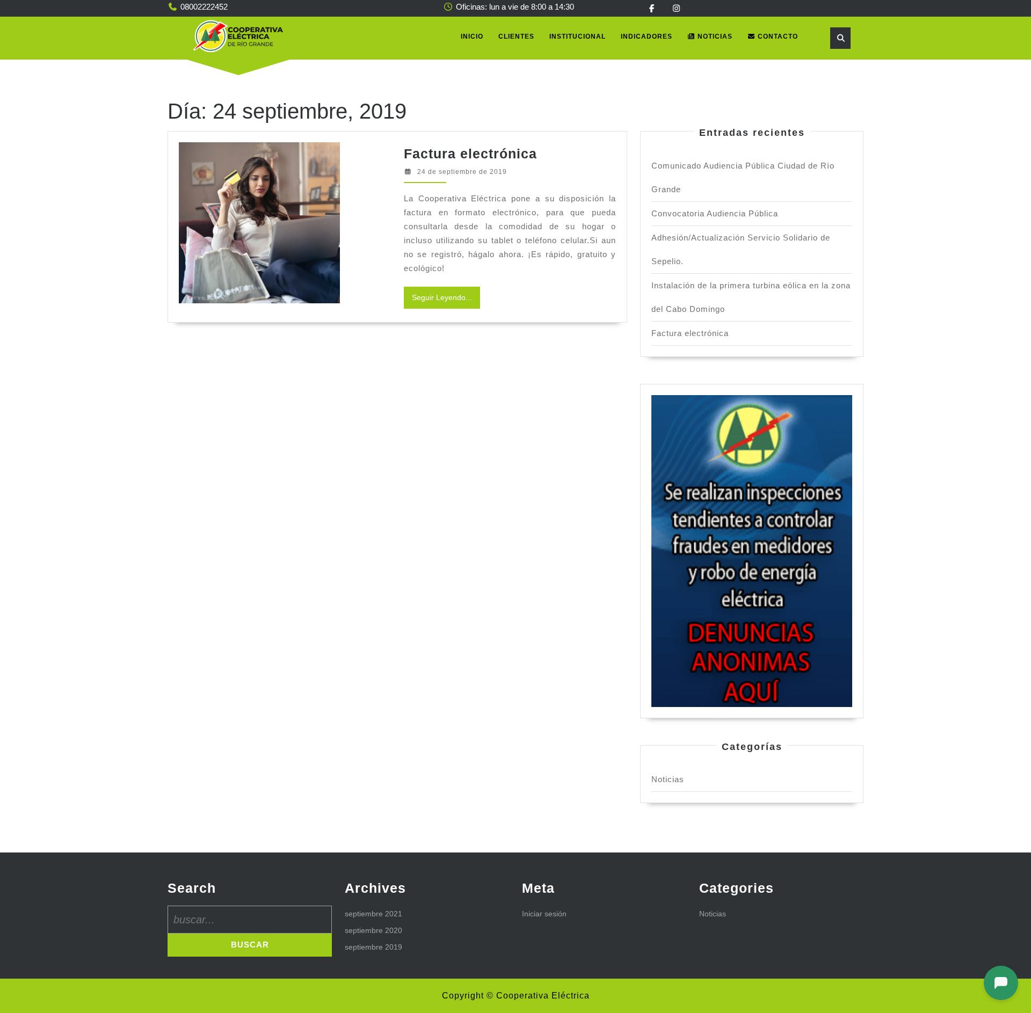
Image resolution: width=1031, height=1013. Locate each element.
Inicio (472, 36)
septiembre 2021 (373, 913)
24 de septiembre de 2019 (462, 172)
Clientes (516, 36)
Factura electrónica (470, 153)
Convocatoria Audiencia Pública (714, 213)
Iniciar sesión (544, 913)
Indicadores (646, 36)
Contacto (777, 36)
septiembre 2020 (373, 930)
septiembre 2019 (373, 947)
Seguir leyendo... (446, 301)
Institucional (577, 36)
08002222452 (204, 6)
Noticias (713, 36)
